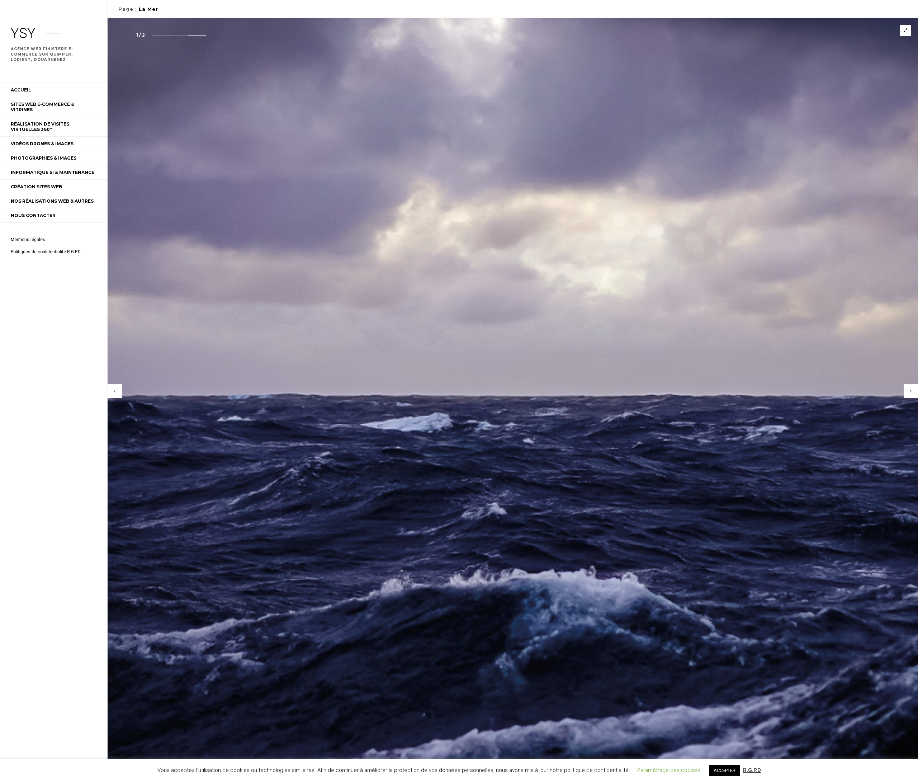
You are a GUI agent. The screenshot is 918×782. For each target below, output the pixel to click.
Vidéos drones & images (42, 143)
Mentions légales (28, 239)
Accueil (21, 90)
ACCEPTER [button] (724, 770)
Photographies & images (43, 158)
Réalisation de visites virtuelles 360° (40, 126)
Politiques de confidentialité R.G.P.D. (46, 251)
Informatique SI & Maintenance (52, 172)
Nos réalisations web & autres (52, 201)
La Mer (148, 9)
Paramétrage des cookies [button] (668, 770)
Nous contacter (33, 215)
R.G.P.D (752, 770)
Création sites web (36, 186)
